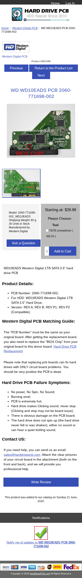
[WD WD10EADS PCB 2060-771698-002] (21, 183)
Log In (70, 3)
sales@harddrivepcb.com (22, 454)
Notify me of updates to (41, 544)
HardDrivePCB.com (40, 573)
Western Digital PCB (25, 28)
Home (55, 3)
